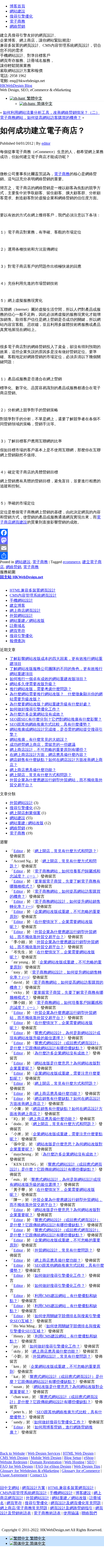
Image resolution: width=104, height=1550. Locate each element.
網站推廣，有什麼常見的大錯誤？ (39, 739)
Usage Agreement (13, 1475)
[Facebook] (52, 532)
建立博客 (17, 605)
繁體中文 (33, 98)
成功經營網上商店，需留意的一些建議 (42, 745)
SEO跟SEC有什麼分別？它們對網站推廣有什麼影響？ (56, 719)
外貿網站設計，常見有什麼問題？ (64, 1250)
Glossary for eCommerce (81, 1471)
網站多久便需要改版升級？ (33, 684)
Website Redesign (13, 1462)
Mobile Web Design (46, 1458)
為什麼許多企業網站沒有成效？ (37, 714)
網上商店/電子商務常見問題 (23, 1508)
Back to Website (12, 1453)
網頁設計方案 (33, 1488)
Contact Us (38, 1475)
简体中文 (43, 104)
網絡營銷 (17, 26)
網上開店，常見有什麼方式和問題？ (41, 775)
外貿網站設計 (21, 616)
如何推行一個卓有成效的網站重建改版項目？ (48, 679)
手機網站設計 (21, 600)
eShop (89, 1458)
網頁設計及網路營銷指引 (71, 1508)
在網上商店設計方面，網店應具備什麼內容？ (48, 755)
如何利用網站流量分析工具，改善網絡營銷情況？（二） (51, 112)
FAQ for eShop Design (53, 1466)
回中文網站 (9, 1488)
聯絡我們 (89, 1513)
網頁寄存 (17, 631)
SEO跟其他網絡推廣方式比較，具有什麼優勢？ (50, 724)
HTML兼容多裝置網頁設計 (33, 590)
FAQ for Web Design (16, 1466)
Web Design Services (44, 1453)
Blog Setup (72, 1458)
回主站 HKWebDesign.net (21, 577)
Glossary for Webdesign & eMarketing (29, 1471)
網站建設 (17, 11)
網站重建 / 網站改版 (27, 823)
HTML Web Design (78, 1453)
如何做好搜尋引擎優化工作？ (35, 709)
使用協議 (71, 1513)
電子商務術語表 (47, 1513)
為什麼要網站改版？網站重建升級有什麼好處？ (50, 704)
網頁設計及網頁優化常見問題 (76, 1503)
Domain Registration (46, 1462)
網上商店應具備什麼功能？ (33, 770)
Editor (18, 851)
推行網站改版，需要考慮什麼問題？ (41, 689)
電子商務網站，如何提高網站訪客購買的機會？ (40, 118)
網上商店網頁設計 (25, 610)
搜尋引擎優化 (21, 16)
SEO (91, 1462)
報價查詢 (17, 641)
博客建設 (83, 1493)
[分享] (52, 556)
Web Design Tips (87, 1466)
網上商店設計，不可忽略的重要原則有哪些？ (48, 750)
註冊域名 (17, 626)
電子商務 (17, 21)
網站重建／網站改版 (27, 621)
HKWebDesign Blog (16, 86)
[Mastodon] (52, 540)
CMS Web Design (14, 1458)
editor (46, 143)
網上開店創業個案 (25, 813)
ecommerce (71, 562)
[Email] (52, 548)
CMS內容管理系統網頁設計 (33, 595)
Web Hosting (74, 1462)
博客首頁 (17, 6)
